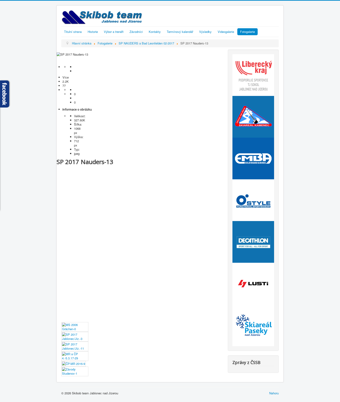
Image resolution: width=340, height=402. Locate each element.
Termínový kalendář (180, 31)
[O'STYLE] (253, 199)
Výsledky (205, 31)
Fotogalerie (247, 31)
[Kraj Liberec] (253, 74)
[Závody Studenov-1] (74, 371)
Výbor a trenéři (114, 31)
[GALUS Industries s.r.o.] (253, 283)
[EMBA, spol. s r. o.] (253, 158)
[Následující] (140, 63)
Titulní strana (73, 31)
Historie (93, 31)
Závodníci (136, 31)
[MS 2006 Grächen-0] (74, 326)
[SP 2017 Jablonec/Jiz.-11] (74, 346)
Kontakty (155, 31)
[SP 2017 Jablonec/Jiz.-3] (74, 336)
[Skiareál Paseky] (253, 325)
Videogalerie (226, 31)
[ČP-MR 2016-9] (73, 363)
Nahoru (274, 393)
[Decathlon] (253, 241)
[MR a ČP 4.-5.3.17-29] (74, 355)
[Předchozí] (140, 59)
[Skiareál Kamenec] (253, 116)
